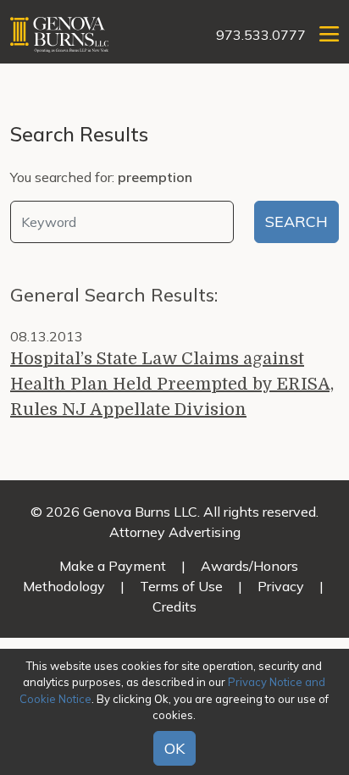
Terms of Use (181, 586)
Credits (174, 606)
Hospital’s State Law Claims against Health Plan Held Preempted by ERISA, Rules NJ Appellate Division (172, 384)
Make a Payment (112, 565)
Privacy (281, 586)
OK (174, 748)
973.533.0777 (261, 34)
